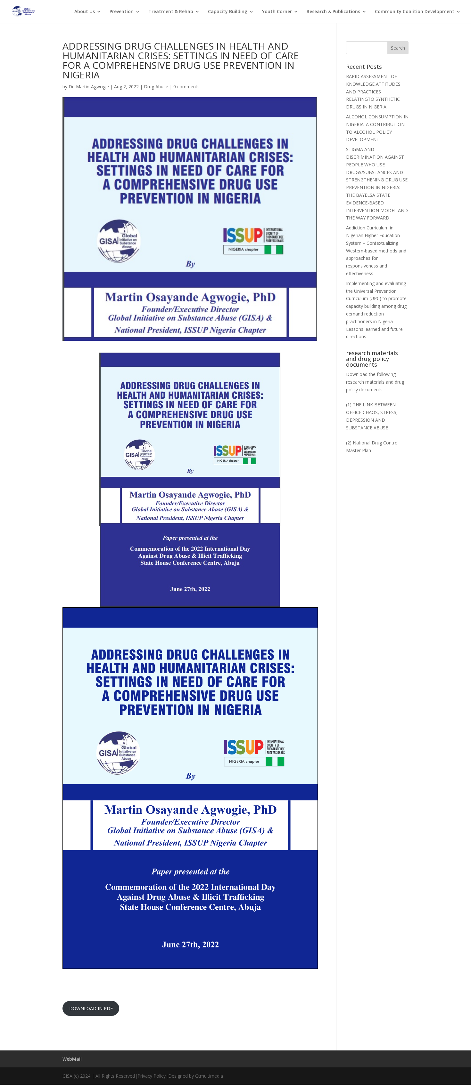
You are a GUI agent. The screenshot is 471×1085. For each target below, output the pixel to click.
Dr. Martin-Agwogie (89, 87)
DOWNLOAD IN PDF (91, 1008)
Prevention (122, 11)
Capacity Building (227, 11)
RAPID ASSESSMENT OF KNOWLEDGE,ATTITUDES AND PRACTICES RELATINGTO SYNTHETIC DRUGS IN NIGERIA (373, 91)
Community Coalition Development (414, 11)
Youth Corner (277, 11)
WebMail (72, 1059)
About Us (84, 11)
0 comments (186, 87)
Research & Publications (333, 11)
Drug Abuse (156, 87)
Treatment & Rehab (170, 11)
